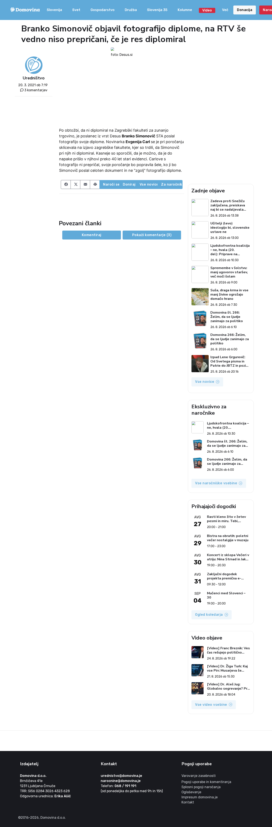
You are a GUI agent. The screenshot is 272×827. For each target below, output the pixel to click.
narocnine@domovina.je (121, 781)
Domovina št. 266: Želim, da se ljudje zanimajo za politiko (226, 316)
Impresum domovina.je (199, 797)
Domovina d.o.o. (33, 776)
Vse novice (149, 184)
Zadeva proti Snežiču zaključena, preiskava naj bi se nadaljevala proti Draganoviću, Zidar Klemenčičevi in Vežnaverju (229, 205)
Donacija (244, 10)
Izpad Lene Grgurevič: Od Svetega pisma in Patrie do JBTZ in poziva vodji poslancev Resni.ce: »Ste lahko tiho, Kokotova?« (229, 361)
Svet (76, 10)
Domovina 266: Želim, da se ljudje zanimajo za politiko (229, 339)
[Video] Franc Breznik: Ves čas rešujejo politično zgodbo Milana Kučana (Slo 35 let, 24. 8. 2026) (228, 650)
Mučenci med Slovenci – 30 (226, 595)
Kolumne (185, 10)
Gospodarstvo (103, 10)
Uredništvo (34, 78)
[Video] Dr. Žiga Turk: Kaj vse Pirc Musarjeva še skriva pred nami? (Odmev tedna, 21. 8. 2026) (228, 668)
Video (207, 10)
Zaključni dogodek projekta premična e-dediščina (224, 576)
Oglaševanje (191, 792)
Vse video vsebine (211, 705)
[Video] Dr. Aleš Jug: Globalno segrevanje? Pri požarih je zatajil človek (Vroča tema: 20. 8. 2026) (227, 686)
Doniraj (129, 184)
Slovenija (54, 10)
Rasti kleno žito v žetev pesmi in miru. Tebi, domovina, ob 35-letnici (226, 519)
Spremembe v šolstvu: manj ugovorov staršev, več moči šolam (229, 272)
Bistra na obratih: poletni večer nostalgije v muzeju (227, 538)
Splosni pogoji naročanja (201, 787)
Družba (131, 10)
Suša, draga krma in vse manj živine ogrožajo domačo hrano (229, 294)
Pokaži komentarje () (152, 235)
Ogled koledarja (209, 615)
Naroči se (111, 184)
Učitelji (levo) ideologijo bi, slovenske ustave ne (229, 227)
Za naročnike (172, 184)
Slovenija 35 (157, 10)
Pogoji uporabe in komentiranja (206, 782)
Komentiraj (91, 235)
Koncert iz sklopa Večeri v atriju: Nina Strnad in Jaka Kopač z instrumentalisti (228, 557)
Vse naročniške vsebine (216, 483)
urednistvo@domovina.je (121, 776)
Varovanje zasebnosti (198, 776)
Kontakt (187, 802)
